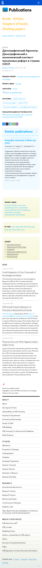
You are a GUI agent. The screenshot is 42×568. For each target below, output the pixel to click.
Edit (39, 566)
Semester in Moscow (10, 473)
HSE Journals (7, 527)
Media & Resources (12, 519)
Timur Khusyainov (8, 314)
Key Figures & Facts (9, 408)
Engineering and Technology (16, 247)
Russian (15, 89)
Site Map (5, 563)
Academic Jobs (7, 507)
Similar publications (18, 131)
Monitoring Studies (9, 499)
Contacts (16, 559)
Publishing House (8, 531)
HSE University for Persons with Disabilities (18, 431)
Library (4, 539)
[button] (5, 135)
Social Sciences (12, 256)
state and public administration (15, 215)
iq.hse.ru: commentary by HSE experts (16, 535)
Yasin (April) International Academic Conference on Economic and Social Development (20, 512)
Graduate (5, 457)
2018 (18, 230)
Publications (20, 10)
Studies (6, 441)
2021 (6, 230)
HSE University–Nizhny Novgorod (23, 316)
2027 (13, 227)
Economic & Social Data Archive (14, 543)
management (25, 210)
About (5, 400)
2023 (29, 227)
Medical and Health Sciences (17, 252)
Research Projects (8, 495)
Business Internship (9, 477)
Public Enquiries (7, 435)
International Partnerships (11, 419)
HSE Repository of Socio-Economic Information (19, 551)
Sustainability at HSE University (13, 411)
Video (4, 547)
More (23, 230)
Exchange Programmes (10, 461)
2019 (14, 230)
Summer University (9, 465)
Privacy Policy (32, 559)
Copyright (23, 559)
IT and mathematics (11, 210)
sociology (17, 212)
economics (22, 205)
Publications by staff (9, 523)
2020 (10, 230)
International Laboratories (11, 487)
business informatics (11, 205)
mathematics (9, 212)
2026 (17, 227)
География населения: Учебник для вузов (20, 141)
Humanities (10, 249)
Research (7, 483)
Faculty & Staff (7, 423)
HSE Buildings (7, 427)
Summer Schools (8, 469)
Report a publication (8, 36)
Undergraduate (8, 453)
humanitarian (23, 207)
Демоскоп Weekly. (8, 68)
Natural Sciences (12, 254)
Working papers (13, 29)
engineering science (12, 207)
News (4, 264)
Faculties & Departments (11, 415)
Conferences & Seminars (11, 503)
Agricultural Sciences (14, 244)
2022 (33, 227)
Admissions (6, 445)
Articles (18, 19)
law (19, 210)
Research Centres (9, 491)
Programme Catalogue (10, 449)
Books (6, 19)
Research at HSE (21, 36)
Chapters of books (15, 24)
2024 (25, 227)
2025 (21, 227)
